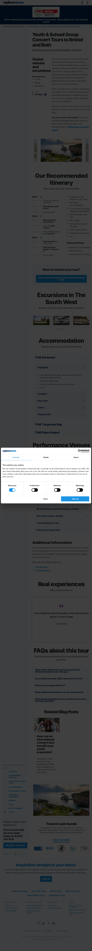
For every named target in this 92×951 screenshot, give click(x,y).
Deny (46, 499)
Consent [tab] (16, 457)
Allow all (75, 499)
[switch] (35, 490)
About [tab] (76, 457)
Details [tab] (46, 457)
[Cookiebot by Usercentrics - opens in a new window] (79, 451)
